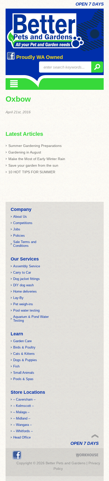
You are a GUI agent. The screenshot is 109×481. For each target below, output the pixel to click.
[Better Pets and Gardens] (45, 31)
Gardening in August (24, 152)
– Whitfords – (23, 431)
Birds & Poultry (24, 347)
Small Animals (23, 373)
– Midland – (21, 418)
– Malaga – (21, 412)
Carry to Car (22, 272)
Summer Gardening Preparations (35, 146)
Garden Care (22, 341)
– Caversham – (24, 399)
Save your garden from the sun (33, 165)
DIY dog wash (23, 285)
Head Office (22, 437)
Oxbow (18, 99)
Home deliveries (25, 291)
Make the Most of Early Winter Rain (36, 159)
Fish (16, 366)
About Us (20, 216)
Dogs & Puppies (25, 360)
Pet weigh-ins (23, 304)
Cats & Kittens (24, 354)
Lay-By (18, 298)
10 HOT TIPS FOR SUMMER (31, 172)
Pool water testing (26, 310)
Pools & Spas (23, 379)
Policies (19, 235)
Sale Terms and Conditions (24, 244)
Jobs (16, 229)
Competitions (22, 223)
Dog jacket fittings (26, 279)
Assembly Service (26, 266)
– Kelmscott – (23, 406)
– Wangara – (22, 425)
